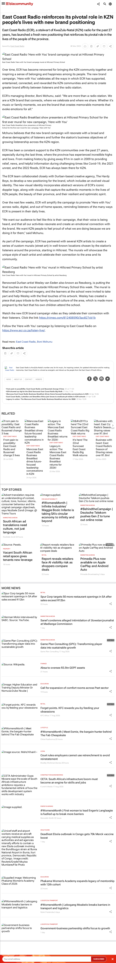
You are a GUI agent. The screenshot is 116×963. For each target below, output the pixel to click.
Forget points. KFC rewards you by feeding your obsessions (69, 709)
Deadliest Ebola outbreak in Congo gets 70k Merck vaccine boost (77, 835)
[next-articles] (112, 425)
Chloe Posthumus (47, 739)
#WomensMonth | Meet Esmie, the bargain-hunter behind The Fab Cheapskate (76, 733)
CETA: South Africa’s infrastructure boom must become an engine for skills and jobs (69, 780)
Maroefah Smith (47, 818)
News (8, 379)
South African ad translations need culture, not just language (15, 527)
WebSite (38, 379)
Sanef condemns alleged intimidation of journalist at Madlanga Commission (77, 622)
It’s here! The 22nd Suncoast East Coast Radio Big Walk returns (80, 447)
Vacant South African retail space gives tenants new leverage (17, 556)
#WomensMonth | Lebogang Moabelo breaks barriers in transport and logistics (75, 906)
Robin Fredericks (47, 912)
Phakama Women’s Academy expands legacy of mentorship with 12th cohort (77, 882)
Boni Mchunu (44, 341)
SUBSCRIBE (98, 959)
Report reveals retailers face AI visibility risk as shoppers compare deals (57, 564)
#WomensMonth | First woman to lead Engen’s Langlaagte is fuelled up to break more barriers (76, 812)
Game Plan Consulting (49, 652)
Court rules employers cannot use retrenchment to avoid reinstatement (75, 757)
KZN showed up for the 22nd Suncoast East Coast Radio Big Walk (34, 391)
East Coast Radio (17, 46)
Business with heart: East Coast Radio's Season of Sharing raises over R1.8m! (104, 447)
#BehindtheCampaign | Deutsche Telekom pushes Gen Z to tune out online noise (96, 514)
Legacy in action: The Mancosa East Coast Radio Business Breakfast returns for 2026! (41, 399)
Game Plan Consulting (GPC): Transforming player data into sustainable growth (71, 645)
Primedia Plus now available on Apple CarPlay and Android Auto (94, 564)
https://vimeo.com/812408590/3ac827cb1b (67, 317)
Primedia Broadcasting (89, 574)
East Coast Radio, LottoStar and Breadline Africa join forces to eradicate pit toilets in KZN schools (45, 397)
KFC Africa (44, 715)
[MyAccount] (110, 4)
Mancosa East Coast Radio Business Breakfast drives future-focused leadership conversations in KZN (47, 394)
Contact (28, 379)
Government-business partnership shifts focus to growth (75, 928)
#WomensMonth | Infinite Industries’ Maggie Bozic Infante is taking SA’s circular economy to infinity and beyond (58, 512)
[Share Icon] (110, 603)
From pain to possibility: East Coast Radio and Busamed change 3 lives (35, 389)
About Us (18, 379)
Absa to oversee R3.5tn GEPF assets (62, 667)
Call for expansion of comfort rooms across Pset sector (74, 687)
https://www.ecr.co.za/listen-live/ (23, 330)
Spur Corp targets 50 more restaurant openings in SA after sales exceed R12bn (76, 598)
